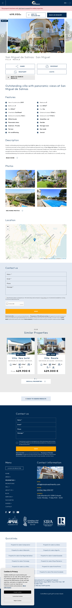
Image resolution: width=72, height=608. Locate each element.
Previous (3, 36)
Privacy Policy (44, 297)
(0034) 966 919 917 (45, 490)
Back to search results (36, 399)
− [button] (7, 229)
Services (8, 497)
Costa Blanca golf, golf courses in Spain (51, 594)
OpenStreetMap (52, 258)
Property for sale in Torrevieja (20, 561)
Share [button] (22, 66)
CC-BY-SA (63, 258)
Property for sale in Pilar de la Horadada (51, 572)
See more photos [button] (13, 210)
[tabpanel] (21, 356)
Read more (10, 158)
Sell (7, 487)
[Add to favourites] (33, 339)
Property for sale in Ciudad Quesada (51, 555)
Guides (7, 503)
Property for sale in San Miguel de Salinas (20, 555)
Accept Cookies (18, 592)
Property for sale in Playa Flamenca (51, 561)
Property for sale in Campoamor (20, 545)
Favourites (9, 500)
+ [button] (7, 226)
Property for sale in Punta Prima (51, 566)
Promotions (9, 483)
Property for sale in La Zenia (51, 545)
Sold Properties (45, 585)
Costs (51, 72)
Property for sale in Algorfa (51, 550)
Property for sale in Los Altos (20, 566)
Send (36, 449)
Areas (7, 477)
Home (7, 473)
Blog (7, 493)
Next (69, 36)
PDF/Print (54, 66)
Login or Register (14, 468)
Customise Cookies (18, 596)
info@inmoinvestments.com (48, 484)
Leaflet (41, 258)
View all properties (34, 381)
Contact (8, 506)
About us (8, 490)
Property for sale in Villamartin (20, 550)
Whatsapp (22, 72)
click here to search (24, 8)
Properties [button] (9, 480)
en (65, 3)
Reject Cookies (17, 600)
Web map (38, 585)
